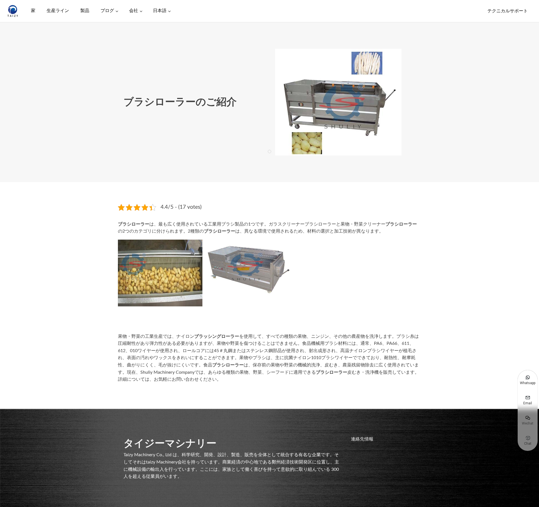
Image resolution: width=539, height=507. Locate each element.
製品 (84, 10)
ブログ (107, 10)
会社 (133, 10)
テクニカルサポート (507, 10)
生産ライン (58, 10)
